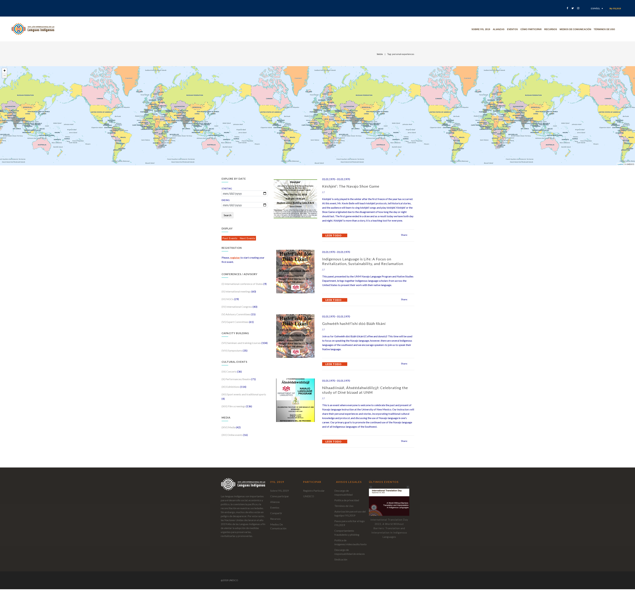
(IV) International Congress (237, 306)
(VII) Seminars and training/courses (241, 342)
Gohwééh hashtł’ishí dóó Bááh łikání (354, 323)
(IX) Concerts (229, 371)
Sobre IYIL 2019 (480, 29)
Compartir (276, 513)
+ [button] (4, 70)
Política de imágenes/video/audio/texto (350, 542)
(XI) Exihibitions (231, 386)
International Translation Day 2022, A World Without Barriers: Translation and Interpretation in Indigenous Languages (389, 528)
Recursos (550, 29)
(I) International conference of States (242, 283)
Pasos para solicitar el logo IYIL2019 (349, 523)
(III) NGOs (228, 299)
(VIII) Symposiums (232, 350)
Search (227, 215)
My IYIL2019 (615, 8)
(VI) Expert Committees (235, 321)
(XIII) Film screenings (234, 406)
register (235, 257)
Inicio (380, 54)
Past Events (230, 238)
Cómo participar (531, 29)
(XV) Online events (232, 434)
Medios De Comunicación (575, 29)
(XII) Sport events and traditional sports (244, 394)
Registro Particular (314, 490)
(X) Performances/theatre (236, 379)
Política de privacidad (346, 500)
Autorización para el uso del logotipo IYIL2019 (350, 513)
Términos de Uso (343, 505)
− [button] (4, 75)
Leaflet (620, 164)
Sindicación (340, 559)
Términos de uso (604, 29)
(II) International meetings (236, 291)
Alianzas (498, 29)
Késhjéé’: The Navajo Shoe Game (350, 186)
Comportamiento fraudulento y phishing (346, 532)
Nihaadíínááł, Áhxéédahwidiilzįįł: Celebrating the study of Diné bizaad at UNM (365, 390)
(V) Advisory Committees (236, 314)
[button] (407, 487)
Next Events (247, 238)
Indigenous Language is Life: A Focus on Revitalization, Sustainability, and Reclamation (362, 261)
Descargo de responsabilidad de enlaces (349, 551)
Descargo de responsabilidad (343, 492)
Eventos (512, 29)
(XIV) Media (229, 427)
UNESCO (308, 496)
